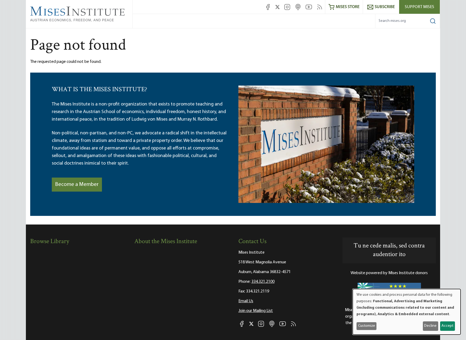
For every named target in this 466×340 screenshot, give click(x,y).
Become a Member (77, 184)
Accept (447, 326)
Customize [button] (366, 326)
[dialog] (407, 312)
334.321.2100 (263, 282)
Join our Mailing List (255, 311)
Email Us (245, 301)
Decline (430, 326)
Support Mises (419, 7)
